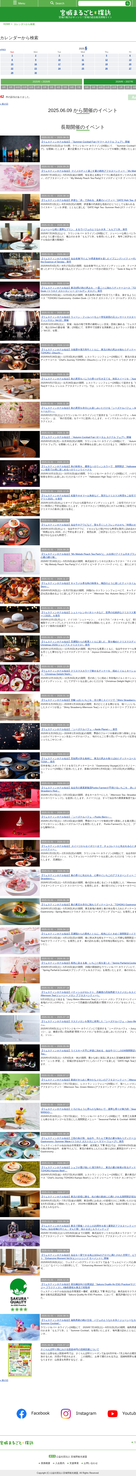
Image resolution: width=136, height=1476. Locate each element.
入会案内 (60, 1463)
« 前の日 (4, 104)
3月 (51, 87)
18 (83, 64)
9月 (10, 87)
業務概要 (45, 1463)
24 (59, 68)
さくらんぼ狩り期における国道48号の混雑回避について (70, 1349)
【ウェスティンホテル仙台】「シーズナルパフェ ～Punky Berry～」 (76, 817)
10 (59, 60)
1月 (38, 87)
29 (12, 73)
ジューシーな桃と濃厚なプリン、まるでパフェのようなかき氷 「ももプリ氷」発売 (84, 229)
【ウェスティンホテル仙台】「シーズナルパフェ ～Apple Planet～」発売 (79, 729)
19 (106, 64)
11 (83, 60)
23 (35, 68)
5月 (65, 87)
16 (35, 64)
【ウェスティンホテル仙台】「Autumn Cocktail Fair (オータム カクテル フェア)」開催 (86, 437)
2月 (44, 87)
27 (130, 68)
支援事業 (74, 1463)
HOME (6, 24)
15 (12, 64)
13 (130, 60)
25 (83, 68)
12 (106, 60)
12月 (31, 87)
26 (106, 68)
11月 (24, 87)
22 (12, 68)
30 (35, 73)
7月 (78, 87)
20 (130, 64)
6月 (72, 87)
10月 (18, 87)
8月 (4, 87)
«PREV (3, 50)
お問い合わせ (91, 1463)
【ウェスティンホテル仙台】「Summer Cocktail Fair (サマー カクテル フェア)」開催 (85, 141)
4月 (58, 87)
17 (59, 64)
